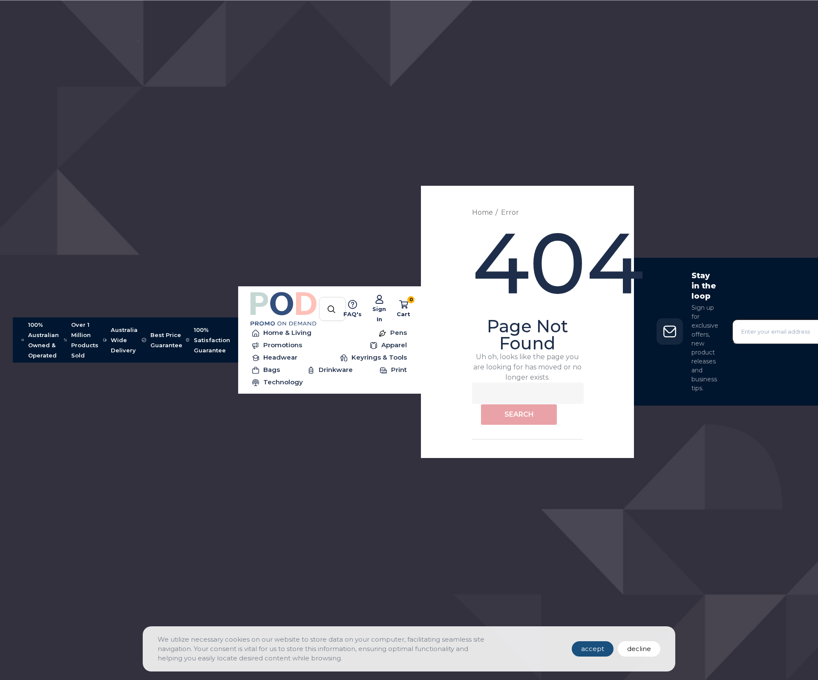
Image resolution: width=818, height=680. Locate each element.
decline (639, 649)
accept (592, 649)
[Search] (331, 310)
